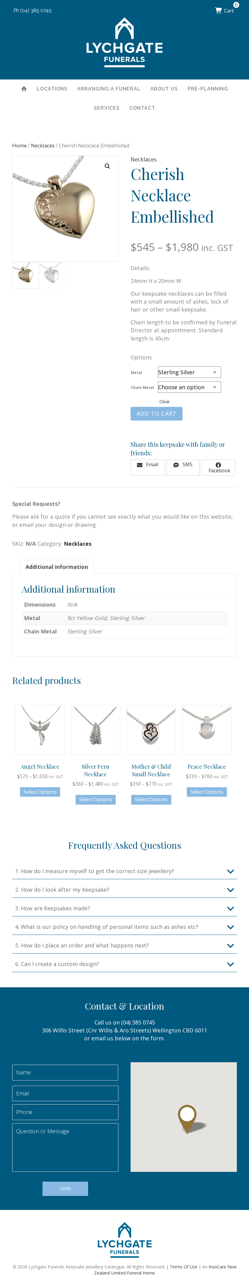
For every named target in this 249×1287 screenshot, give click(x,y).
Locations (52, 89)
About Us (164, 89)
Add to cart (156, 413)
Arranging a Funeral (109, 89)
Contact (142, 108)
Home (19, 145)
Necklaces (43, 145)
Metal (136, 372)
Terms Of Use (183, 1267)
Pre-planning (208, 89)
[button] (107, 166)
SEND (65, 1188)
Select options (40, 791)
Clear (164, 401)
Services (107, 108)
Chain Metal (142, 387)
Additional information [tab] (57, 566)
